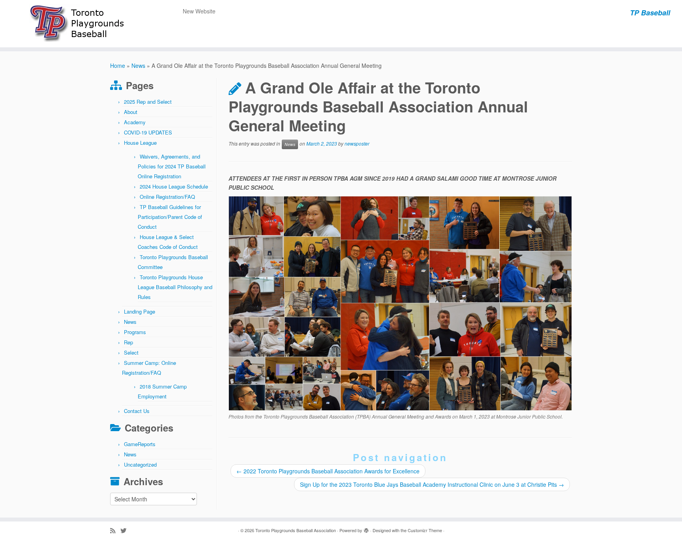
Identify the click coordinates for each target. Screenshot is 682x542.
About (130, 112)
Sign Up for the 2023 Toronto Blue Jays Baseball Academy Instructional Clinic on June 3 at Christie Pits (432, 484)
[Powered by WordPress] (366, 528)
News (138, 65)
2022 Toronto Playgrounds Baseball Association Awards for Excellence (328, 471)
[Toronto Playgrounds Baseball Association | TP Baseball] (78, 23)
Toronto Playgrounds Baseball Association (295, 530)
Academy (135, 122)
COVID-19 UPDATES (148, 132)
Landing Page (139, 311)
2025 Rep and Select (148, 101)
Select (131, 352)
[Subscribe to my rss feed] (115, 530)
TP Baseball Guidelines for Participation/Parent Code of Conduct (170, 216)
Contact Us (137, 411)
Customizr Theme (425, 530)
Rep (128, 342)
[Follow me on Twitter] (125, 530)
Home (117, 65)
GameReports (140, 444)
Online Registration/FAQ (167, 196)
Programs (135, 332)
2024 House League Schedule (174, 186)
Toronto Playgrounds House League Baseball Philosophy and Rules (175, 287)
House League (140, 142)
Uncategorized (140, 464)
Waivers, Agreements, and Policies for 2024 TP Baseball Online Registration (172, 166)
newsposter (357, 143)
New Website (199, 11)
